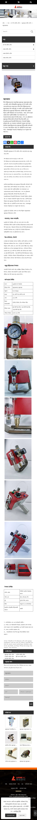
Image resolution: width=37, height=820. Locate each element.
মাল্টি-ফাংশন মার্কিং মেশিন (21, 656)
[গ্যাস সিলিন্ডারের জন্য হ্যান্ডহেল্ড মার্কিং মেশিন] (25, 737)
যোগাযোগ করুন (23, 788)
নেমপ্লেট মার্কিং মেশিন (9, 658)
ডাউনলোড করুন (28, 784)
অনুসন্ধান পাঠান (7, 137)
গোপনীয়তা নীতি (17, 811)
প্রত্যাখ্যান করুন (10, 815)
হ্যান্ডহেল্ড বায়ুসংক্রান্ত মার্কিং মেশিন (26, 729)
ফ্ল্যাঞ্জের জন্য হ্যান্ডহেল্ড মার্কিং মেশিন (26, 761)
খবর (22, 784)
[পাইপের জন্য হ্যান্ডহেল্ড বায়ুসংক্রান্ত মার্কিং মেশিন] (11, 753)
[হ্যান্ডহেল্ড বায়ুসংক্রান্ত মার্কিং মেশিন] (25, 721)
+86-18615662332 (20, 795)
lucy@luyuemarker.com (20, 796)
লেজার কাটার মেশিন (7, 58)
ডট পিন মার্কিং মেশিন (15, 23)
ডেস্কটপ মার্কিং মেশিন (9, 656)
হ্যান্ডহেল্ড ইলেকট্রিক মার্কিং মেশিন (11, 729)
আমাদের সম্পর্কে (12, 784)
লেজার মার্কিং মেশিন (7, 49)
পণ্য (8, 23)
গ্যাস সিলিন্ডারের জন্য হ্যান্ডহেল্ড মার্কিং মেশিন (26, 745)
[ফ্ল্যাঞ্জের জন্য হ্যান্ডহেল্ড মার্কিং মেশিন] (25, 753)
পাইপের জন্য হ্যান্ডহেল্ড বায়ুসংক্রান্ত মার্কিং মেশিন (11, 761)
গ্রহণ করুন (22, 815)
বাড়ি (6, 784)
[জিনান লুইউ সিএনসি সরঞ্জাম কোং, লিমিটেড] (18, 6)
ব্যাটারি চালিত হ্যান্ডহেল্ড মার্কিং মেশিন (11, 745)
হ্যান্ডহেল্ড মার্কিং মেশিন (26, 23)
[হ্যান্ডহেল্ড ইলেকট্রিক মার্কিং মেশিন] (11, 721)
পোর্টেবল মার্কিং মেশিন (20, 654)
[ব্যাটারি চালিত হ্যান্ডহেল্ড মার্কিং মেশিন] (11, 737)
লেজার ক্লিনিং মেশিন (7, 53)
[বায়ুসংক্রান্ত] (18, 84)
